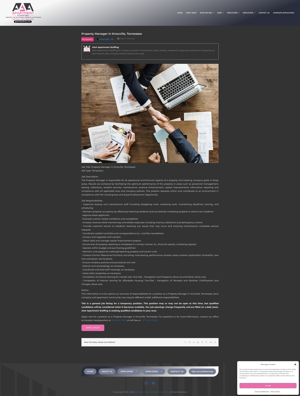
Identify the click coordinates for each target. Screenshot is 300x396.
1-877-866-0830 (149, 320)
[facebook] (146, 383)
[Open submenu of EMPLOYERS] (138, 371)
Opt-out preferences (262, 391)
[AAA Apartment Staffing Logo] (23, 4)
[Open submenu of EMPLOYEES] (163, 371)
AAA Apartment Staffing (145, 392)
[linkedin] (153, 383)
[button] (295, 364)
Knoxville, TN (106, 39)
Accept (268, 386)
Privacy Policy (275, 391)
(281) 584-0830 (119, 320)
